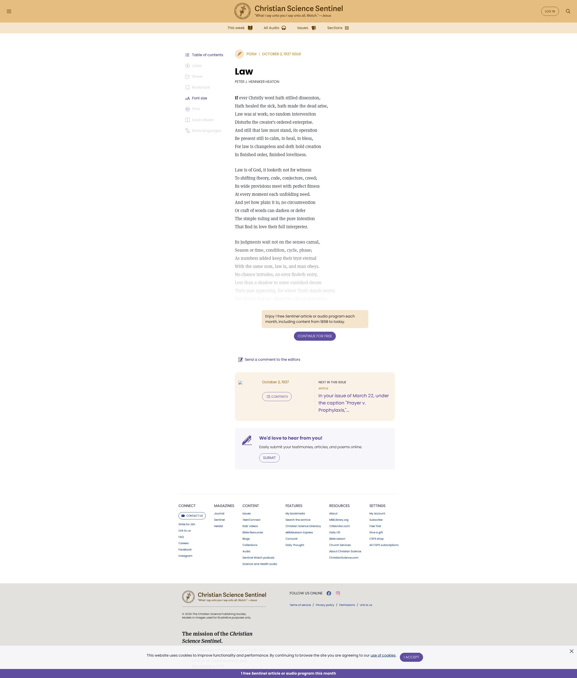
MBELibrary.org (338, 519)
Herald (218, 526)
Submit (269, 457)
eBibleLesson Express (299, 532)
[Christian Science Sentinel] (288, 11)
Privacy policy (325, 605)
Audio (246, 551)
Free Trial (375, 526)
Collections (250, 545)
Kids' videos (250, 526)
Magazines (224, 505)
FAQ (181, 537)
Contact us (194, 516)
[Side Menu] (9, 11)
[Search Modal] (568, 11)
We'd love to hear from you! (291, 438)
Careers (184, 543)
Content (251, 505)
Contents (279, 396)
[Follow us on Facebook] (329, 593)
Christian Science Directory (303, 526)
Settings (377, 505)
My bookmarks (295, 513)
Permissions (347, 605)
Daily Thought (295, 545)
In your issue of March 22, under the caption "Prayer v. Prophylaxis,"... (353, 403)
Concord (291, 538)
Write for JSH (187, 524)
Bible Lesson (337, 538)
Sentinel (219, 519)
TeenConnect (251, 519)
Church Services (340, 545)
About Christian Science (345, 551)
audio (260, 564)
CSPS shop (376, 538)
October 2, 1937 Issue (281, 54)
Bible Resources (253, 532)
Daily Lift (334, 532)
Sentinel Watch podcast (258, 557)
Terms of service (300, 605)
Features (294, 505)
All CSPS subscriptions (383, 545)
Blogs (246, 538)
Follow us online (306, 593)
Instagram (185, 556)
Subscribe (375, 519)
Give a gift (376, 532)
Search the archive (298, 519)
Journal (219, 513)
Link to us (185, 530)
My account (377, 513)
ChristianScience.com (343, 557)
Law (244, 71)
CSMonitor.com (339, 526)
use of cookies (383, 655)
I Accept (411, 657)
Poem (251, 54)
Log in (550, 11)
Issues (247, 513)
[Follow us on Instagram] (338, 593)
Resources (339, 505)
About (333, 513)
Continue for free (315, 336)
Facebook (185, 549)
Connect (187, 505)
